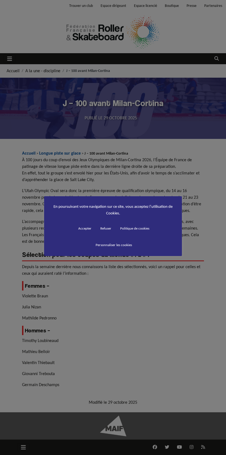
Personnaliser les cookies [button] (114, 245)
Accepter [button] (85, 228)
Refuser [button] (105, 228)
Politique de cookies (134, 228)
